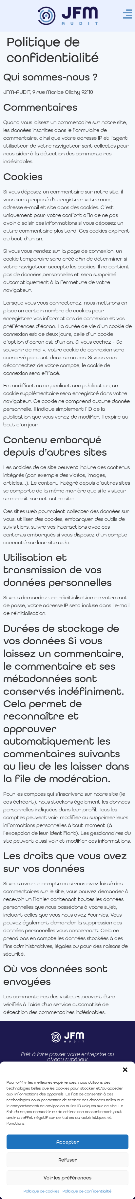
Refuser (67, 1160)
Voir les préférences (67, 1178)
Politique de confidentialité (87, 1191)
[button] (125, 1069)
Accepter (67, 1142)
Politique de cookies (41, 1191)
